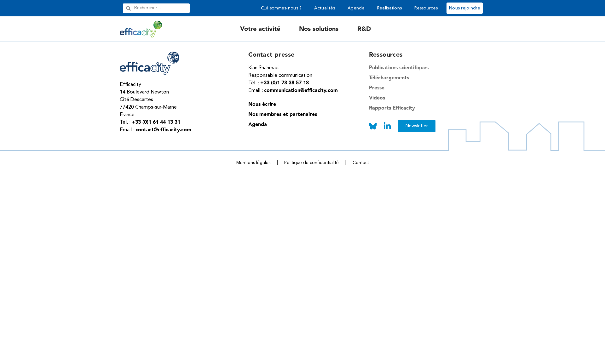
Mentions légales (253, 163)
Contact (361, 163)
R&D (364, 29)
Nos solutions (318, 29)
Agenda (356, 8)
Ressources (426, 8)
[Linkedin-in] (387, 126)
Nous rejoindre (464, 8)
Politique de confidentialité (311, 163)
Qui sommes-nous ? (281, 8)
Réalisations (389, 8)
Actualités (324, 8)
